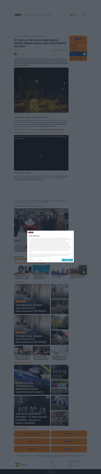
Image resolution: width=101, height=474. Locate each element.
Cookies (36, 256)
